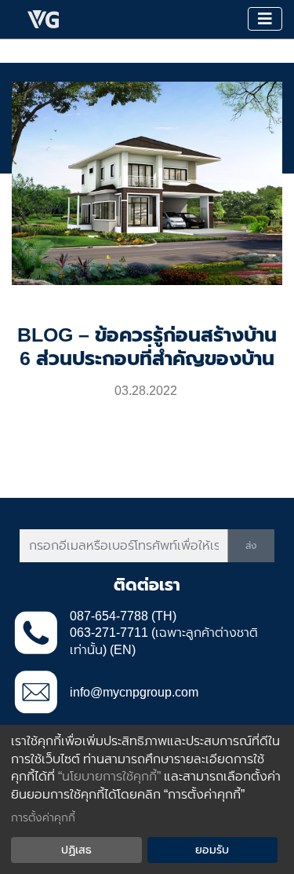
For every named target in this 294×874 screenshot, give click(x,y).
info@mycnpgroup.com (134, 692)
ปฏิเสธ (76, 849)
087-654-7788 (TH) (123, 616)
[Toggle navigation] (265, 19)
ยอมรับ (212, 849)
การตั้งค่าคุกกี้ (43, 817)
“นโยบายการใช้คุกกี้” (109, 776)
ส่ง (250, 545)
